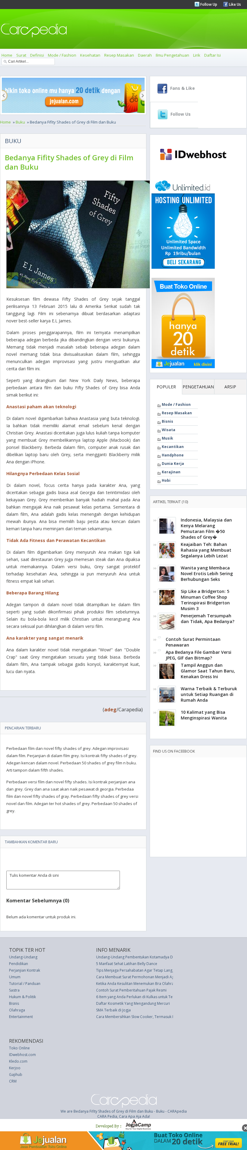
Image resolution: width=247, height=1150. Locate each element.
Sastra (14, 990)
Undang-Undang (23, 957)
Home (7, 55)
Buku (20, 122)
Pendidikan (18, 963)
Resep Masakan (119, 55)
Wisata (168, 429)
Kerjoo (14, 1067)
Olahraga (17, 1010)
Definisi (37, 55)
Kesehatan (90, 55)
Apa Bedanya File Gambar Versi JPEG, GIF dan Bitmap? (198, 655)
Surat (21, 55)
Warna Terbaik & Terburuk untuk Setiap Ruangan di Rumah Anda (209, 694)
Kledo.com (18, 1061)
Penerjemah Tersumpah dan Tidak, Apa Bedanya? (207, 618)
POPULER (166, 387)
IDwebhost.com (22, 1054)
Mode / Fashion (62, 55)
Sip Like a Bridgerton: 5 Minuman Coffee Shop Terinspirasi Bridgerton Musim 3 (205, 599)
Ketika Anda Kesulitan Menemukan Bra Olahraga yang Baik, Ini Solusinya (157, 983)
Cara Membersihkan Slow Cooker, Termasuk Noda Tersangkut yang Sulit (157, 1016)
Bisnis (167, 421)
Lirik (196, 55)
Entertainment (21, 1016)
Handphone (173, 455)
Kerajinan (171, 472)
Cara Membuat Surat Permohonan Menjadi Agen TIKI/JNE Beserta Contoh (158, 976)
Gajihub (15, 1074)
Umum (14, 976)
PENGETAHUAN (198, 387)
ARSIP (230, 387)
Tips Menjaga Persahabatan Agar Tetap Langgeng (138, 970)
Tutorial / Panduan (24, 983)
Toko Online (19, 1048)
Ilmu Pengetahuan (172, 55)
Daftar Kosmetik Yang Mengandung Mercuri (133, 1003)
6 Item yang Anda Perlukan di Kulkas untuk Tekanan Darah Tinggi (150, 996)
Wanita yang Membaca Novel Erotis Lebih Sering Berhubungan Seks (207, 573)
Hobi (166, 480)
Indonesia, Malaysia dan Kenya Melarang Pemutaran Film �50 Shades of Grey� (206, 528)
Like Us (234, 4)
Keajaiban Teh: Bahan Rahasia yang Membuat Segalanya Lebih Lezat (206, 550)
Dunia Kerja (173, 463)
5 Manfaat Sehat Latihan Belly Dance (126, 963)
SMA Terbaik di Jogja (113, 1010)
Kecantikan (173, 446)
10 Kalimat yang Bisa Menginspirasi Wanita (204, 715)
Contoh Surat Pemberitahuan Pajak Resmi (131, 990)
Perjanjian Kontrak (24, 970)
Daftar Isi (212, 55)
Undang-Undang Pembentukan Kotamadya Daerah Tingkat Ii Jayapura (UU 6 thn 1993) (169, 957)
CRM (13, 1081)
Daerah (145, 55)
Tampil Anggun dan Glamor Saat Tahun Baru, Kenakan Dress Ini (208, 670)
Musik (167, 438)
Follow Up (208, 4)
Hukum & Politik (22, 996)
